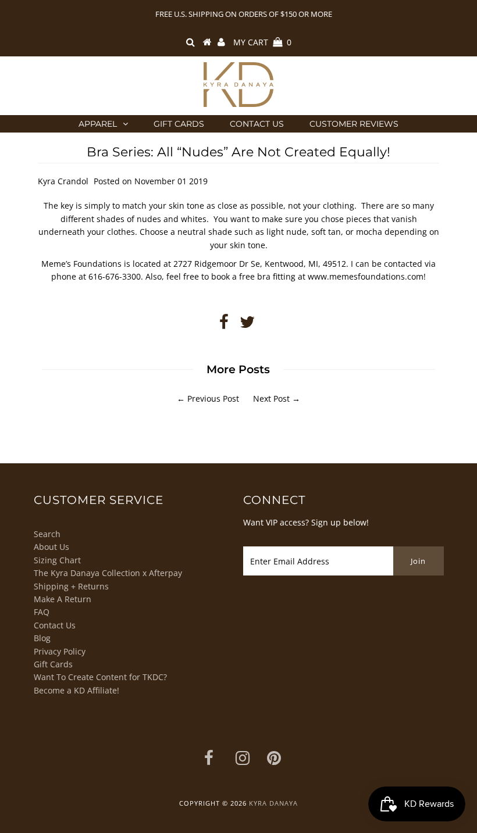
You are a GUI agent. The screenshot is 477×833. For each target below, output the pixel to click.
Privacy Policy (60, 651)
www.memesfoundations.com (365, 276)
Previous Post (213, 398)
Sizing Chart (57, 560)
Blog (42, 637)
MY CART (262, 42)
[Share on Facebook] (224, 324)
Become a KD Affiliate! (76, 690)
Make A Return (62, 599)
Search (47, 533)
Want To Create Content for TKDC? (100, 676)
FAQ (41, 611)
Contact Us (257, 124)
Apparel (98, 124)
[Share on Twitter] (247, 324)
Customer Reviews (353, 124)
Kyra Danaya (273, 803)
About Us (51, 546)
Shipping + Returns (71, 586)
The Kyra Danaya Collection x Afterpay (108, 572)
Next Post (271, 398)
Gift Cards (179, 124)
